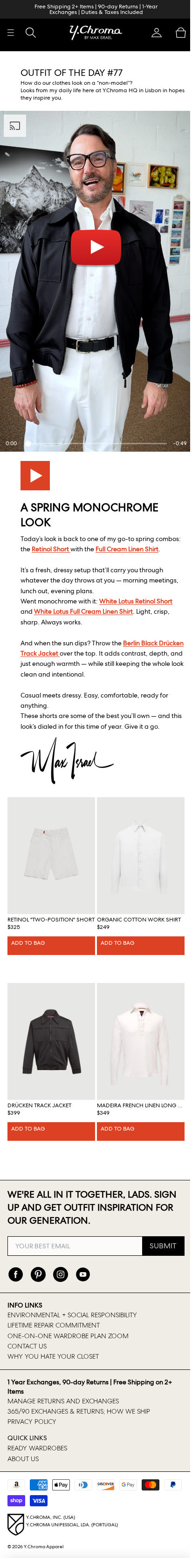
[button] (152, 32)
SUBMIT (158, 1246)
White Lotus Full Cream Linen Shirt (83, 614)
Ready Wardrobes (37, 1448)
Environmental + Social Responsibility (72, 1315)
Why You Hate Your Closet (53, 1356)
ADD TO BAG (28, 942)
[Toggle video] (35, 467)
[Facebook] (15, 1274)
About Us (23, 1459)
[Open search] (31, 32)
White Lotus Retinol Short (135, 603)
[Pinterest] (38, 1274)
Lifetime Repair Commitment (53, 1325)
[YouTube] (82, 1274)
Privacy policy (31, 1421)
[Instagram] (60, 1274)
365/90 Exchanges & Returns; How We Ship (78, 1411)
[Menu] (10, 32)
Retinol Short (77, 540)
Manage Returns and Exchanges (63, 1401)
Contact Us (27, 1346)
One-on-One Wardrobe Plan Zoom (68, 1336)
